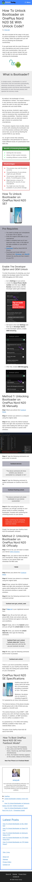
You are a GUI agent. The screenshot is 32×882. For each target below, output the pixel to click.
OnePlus (7, 796)
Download (9, 248)
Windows (18, 254)
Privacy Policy (7, 862)
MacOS (27, 254)
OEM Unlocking (14, 551)
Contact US (6, 864)
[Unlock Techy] (9, 2)
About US (6, 857)
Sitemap (5, 859)
